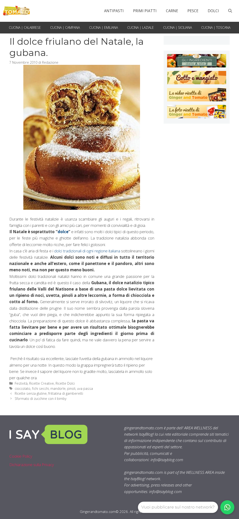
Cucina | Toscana (215, 27)
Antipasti (114, 10)
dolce (63, 231)
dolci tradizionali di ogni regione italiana (87, 251)
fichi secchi (40, 388)
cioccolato (22, 388)
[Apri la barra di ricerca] (230, 11)
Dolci (213, 10)
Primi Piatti (145, 10)
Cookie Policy (20, 456)
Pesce (192, 10)
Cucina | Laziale (140, 27)
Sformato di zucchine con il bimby (41, 398)
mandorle (58, 388)
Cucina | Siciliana (177, 27)
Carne (172, 10)
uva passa (85, 388)
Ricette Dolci (65, 383)
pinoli (71, 388)
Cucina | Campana (65, 27)
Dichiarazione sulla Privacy (31, 464)
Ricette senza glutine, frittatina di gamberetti (49, 393)
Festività (21, 383)
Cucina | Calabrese (25, 27)
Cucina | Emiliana (103, 27)
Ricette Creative (41, 383)
